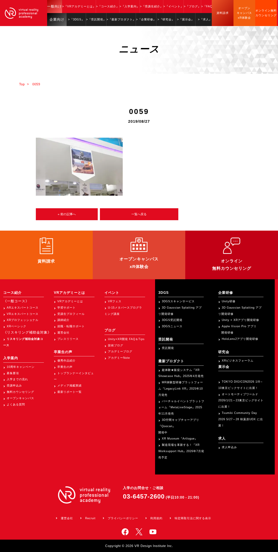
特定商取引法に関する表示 (193, 518)
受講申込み (14, 385)
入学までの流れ (17, 379)
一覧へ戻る (139, 214)
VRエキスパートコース (22, 314)
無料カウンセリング (20, 391)
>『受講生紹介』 (151, 6)
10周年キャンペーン (21, 367)
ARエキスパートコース (22, 307)
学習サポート (66, 307)
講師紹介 (63, 320)
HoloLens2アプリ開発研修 (240, 338)
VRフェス (114, 301)
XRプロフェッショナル (22, 320)
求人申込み (229, 447)
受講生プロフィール (71, 314)
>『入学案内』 (129, 6)
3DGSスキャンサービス (178, 301)
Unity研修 (228, 301)
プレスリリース (68, 338)
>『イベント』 (173, 6)
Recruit (90, 518)
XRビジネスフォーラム (237, 360)
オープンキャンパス (20, 398)
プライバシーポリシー (123, 518)
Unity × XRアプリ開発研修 (240, 320)
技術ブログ (115, 345)
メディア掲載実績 (69, 385)
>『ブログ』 (192, 6)
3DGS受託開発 (172, 320)
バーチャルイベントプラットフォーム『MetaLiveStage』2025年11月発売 (181, 407)
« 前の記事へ (67, 214)
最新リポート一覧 (69, 391)
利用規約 (156, 518)
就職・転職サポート (71, 326)
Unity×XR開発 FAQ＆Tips (126, 339)
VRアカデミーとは (70, 301)
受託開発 (168, 348)
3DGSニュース (172, 326)
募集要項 (13, 373)
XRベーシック (16, 326)
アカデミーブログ (120, 351)
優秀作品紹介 (66, 360)
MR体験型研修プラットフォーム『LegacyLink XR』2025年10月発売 (180, 389)
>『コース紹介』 (107, 6)
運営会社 (63, 332)
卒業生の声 (65, 367)
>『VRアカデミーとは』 (79, 6)
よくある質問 (16, 404)
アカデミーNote (119, 357)
